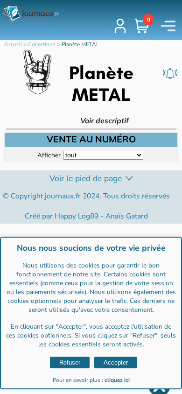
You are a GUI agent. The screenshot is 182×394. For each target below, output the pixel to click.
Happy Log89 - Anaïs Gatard (101, 216)
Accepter (116, 362)
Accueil (13, 44)
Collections (42, 44)
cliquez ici (117, 380)
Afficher (49, 155)
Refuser (69, 362)
